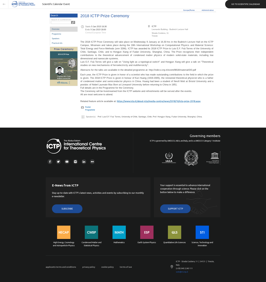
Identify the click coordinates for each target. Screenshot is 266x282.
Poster (88, 107)
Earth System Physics (147, 242)
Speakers (55, 38)
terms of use (126, 267)
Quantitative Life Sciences (174, 242)
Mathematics (119, 242)
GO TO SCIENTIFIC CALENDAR (245, 4)
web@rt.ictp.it (182, 272)
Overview (55, 29)
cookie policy (107, 267)
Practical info (57, 43)
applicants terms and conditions (61, 267)
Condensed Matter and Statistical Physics (91, 244)
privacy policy (88, 267)
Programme (56, 34)
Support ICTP (175, 208)
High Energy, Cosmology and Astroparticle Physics (64, 244)
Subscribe (67, 208)
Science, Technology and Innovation (202, 244)
